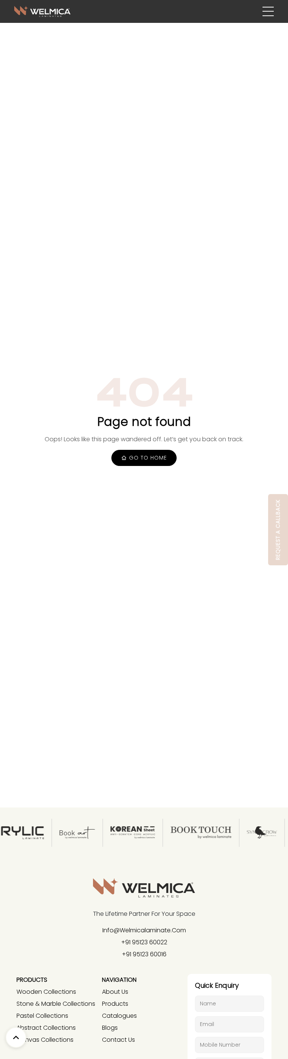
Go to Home (147, 457)
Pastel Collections (42, 1015)
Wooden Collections (46, 991)
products (115, 1003)
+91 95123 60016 (144, 954)
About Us (115, 991)
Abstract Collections (46, 1027)
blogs (110, 1027)
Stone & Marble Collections (55, 1003)
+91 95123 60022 (144, 942)
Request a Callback (278, 529)
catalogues (119, 1015)
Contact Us (118, 1039)
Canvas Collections (45, 1039)
